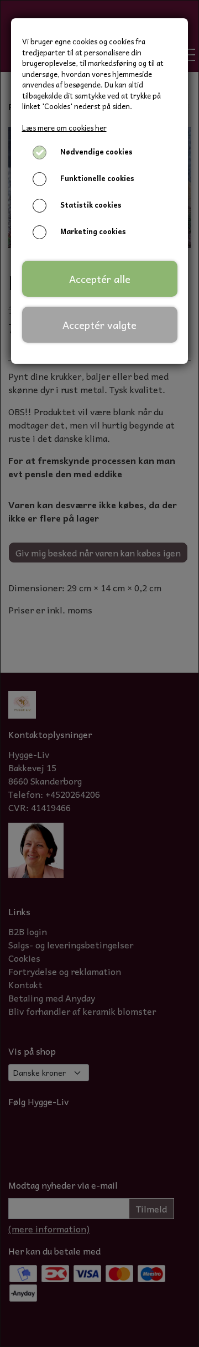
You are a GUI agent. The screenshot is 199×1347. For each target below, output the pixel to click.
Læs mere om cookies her (64, 127)
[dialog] (99, 673)
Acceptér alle (99, 279)
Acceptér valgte (99, 325)
